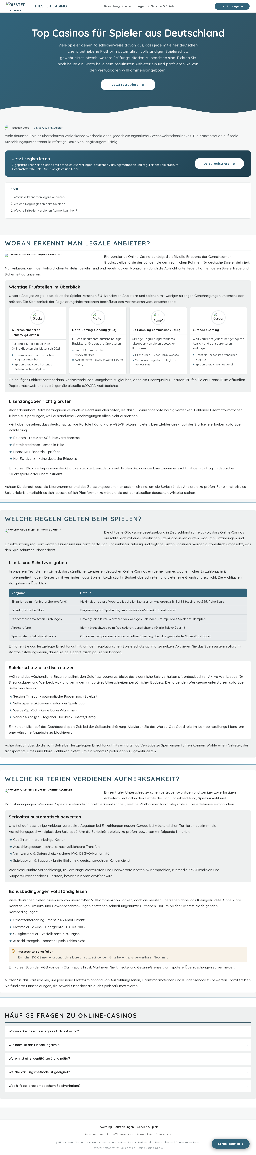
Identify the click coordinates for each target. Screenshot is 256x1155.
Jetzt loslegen (230, 6)
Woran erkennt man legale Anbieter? (40, 197)
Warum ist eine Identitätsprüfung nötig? (39, 1058)
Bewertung (112, 6)
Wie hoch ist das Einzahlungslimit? (35, 1045)
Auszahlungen (135, 6)
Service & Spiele (163, 6)
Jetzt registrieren (126, 84)
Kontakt (105, 1134)
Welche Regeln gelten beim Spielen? (39, 204)
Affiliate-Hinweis (123, 1134)
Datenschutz (163, 1134)
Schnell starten (229, 1144)
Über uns (90, 1134)
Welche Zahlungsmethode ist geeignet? (39, 1072)
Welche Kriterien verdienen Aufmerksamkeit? (45, 210)
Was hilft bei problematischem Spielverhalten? (45, 1086)
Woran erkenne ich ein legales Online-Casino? (44, 1031)
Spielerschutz (144, 1134)
